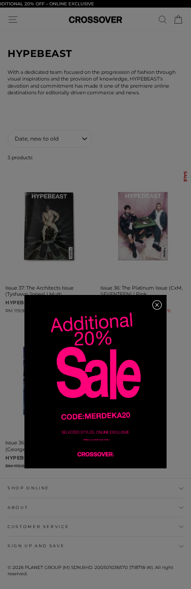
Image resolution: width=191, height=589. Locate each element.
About (18, 507)
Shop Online (28, 487)
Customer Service (38, 526)
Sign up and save (36, 545)
